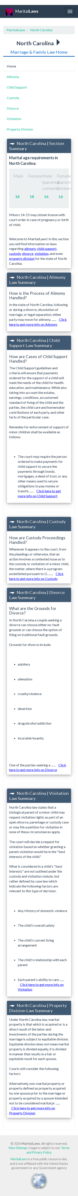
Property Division (20, 129)
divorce (27, 253)
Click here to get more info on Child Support (39, 493)
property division (21, 258)
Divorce (13, 108)
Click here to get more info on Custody (36, 576)
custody (15, 253)
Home (11, 66)
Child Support (17, 87)
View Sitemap (17, 1148)
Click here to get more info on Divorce (37, 767)
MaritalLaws (15, 30)
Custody (13, 98)
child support (47, 248)
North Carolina (41, 30)
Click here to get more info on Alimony (38, 321)
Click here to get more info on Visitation (41, 987)
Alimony (13, 77)
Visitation (14, 119)
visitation (42, 253)
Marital (26, 11)
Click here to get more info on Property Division (32, 1110)
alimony (30, 248)
